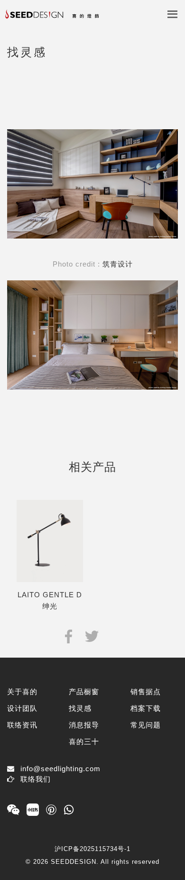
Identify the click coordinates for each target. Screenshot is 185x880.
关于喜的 (22, 692)
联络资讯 (22, 725)
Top (169, 857)
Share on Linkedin (114, 635)
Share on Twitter (91, 635)
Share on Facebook (68, 635)
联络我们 (35, 779)
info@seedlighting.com (60, 769)
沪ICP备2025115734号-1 (92, 848)
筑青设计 (117, 264)
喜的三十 (84, 741)
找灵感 (80, 708)
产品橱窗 (84, 692)
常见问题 (145, 725)
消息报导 (84, 725)
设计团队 (22, 708)
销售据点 (145, 692)
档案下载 (145, 708)
